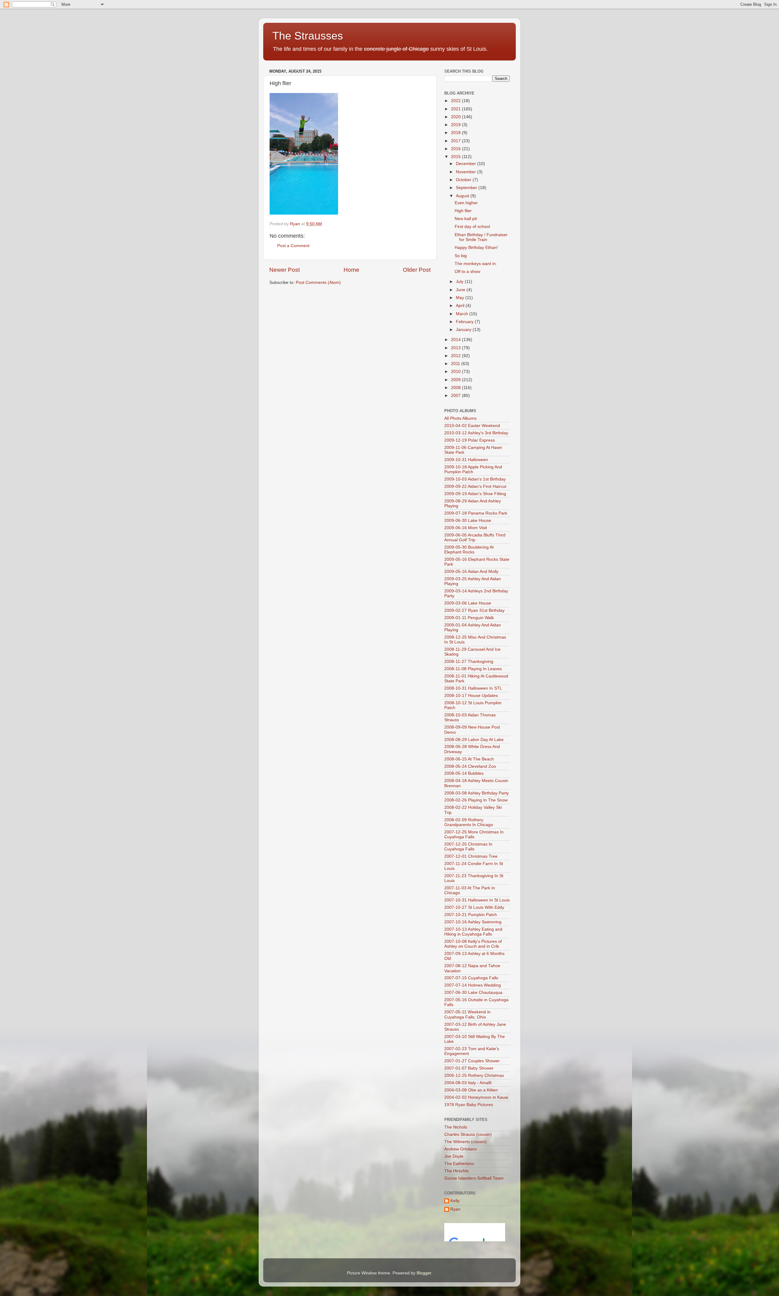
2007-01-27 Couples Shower (472, 1061)
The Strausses (307, 35)
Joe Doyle (453, 1156)
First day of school (472, 226)
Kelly (454, 1200)
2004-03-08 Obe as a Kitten (471, 1090)
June (461, 290)
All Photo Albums (460, 418)
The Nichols (455, 1127)
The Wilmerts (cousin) (465, 1141)
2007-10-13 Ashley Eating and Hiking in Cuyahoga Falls (473, 931)
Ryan (455, 1209)
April (461, 305)
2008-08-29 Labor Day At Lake (474, 739)
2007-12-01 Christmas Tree (471, 856)
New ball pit (466, 218)
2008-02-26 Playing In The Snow (476, 800)
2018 (456, 132)
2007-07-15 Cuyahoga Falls (471, 978)
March (462, 314)
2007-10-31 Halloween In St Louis (477, 900)
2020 (456, 117)
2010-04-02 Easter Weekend (472, 425)
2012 (456, 355)
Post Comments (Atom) (318, 282)
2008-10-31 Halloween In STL (473, 688)
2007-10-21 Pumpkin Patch (470, 914)
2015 (456, 156)
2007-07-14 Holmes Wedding (472, 985)
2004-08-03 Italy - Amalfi (467, 1083)
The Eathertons (459, 1163)
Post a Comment (293, 245)
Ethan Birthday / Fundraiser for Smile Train (481, 237)
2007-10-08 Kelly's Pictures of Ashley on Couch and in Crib (473, 944)
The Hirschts (456, 1171)
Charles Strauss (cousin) (468, 1134)
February (465, 321)
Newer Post (284, 270)
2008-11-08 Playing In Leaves (473, 669)
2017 (456, 141)
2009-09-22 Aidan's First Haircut (475, 486)
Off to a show (467, 271)
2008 (456, 387)
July (460, 281)
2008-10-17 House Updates (471, 695)
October (464, 180)
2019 (456, 124)
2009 (456, 379)
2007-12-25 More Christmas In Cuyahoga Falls (474, 834)
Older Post (417, 270)
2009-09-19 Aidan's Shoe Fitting (475, 493)
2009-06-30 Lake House (467, 520)
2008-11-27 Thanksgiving (468, 661)
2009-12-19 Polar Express (469, 440)
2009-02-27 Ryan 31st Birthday (474, 610)
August (463, 196)
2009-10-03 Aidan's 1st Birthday (475, 479)
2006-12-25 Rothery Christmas (474, 1075)
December (466, 163)
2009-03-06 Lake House (467, 603)
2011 (456, 363)
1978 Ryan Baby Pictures (468, 1104)
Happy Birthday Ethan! (476, 247)
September (467, 187)
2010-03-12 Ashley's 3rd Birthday (476, 433)
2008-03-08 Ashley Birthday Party (476, 793)
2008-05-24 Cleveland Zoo (470, 766)
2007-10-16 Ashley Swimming (472, 922)
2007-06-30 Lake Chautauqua (473, 992)
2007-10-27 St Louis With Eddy (474, 907)
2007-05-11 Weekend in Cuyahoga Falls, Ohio (467, 1014)
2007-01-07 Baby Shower (469, 1068)
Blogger (424, 1273)
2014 (456, 339)
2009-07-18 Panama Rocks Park (475, 513)
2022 (456, 100)
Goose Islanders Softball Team (474, 1178)
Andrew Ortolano (460, 1149)
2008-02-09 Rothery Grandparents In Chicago (468, 822)
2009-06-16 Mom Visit (465, 528)
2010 (456, 371)
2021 (456, 109)
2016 (456, 148)
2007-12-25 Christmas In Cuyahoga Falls (468, 846)
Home (351, 270)
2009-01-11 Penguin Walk (469, 617)
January (464, 329)
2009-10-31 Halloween (466, 459)
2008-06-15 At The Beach (469, 759)
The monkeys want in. (476, 263)
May (460, 297)
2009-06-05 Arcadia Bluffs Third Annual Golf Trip (474, 537)
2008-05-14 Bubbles (464, 773)
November (466, 172)
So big (461, 255)
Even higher (466, 203)
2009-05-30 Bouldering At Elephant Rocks (469, 549)
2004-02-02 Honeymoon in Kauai (476, 1097)
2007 (456, 395)
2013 (456, 348)
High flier (463, 211)
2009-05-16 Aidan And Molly (471, 571)
